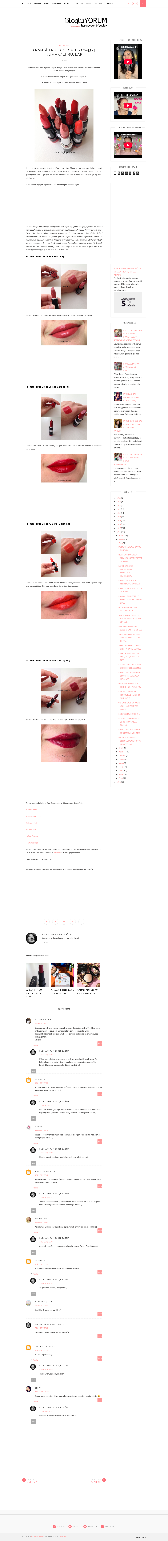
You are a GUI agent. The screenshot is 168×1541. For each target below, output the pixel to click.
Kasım (121, 539)
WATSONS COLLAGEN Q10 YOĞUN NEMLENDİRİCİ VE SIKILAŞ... (129, 618)
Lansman (98, 3)
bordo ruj (64, 46)
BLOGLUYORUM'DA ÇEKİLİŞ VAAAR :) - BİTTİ (131, 367)
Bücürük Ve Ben (43, 1020)
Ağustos (122, 752)
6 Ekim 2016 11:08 (41, 1024)
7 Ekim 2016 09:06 (45, 1105)
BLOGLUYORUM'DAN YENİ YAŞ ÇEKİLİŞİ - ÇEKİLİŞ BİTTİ (128, 656)
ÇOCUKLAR (78, 3)
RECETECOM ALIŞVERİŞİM (129, 714)
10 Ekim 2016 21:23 (42, 1392)
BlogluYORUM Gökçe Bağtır (57, 934)
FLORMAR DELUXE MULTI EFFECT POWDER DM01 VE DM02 (130, 599)
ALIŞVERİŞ (56, 3)
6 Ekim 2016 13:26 (41, 1130)
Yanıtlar (35, 1045)
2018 (119, 524)
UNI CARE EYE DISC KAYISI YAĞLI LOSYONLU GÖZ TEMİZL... (129, 706)
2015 (119, 782)
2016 (119, 532)
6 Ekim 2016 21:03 (41, 1264)
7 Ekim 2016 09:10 (41, 1328)
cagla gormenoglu (45, 1346)
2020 (119, 517)
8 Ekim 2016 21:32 (41, 1350)
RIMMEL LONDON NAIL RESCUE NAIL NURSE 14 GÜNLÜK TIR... (129, 695)
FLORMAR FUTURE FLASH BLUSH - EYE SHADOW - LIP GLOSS (129, 675)
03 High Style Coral (33, 816)
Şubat (121, 774)
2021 (119, 513)
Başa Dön (140, 1537)
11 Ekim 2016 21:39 (46, 1411)
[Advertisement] (64, 206)
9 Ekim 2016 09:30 (45, 1370)
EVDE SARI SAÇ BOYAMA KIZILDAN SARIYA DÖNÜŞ (131, 397)
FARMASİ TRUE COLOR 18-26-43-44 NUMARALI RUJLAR (129, 722)
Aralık (121, 536)
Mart (121, 771)
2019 (119, 520)
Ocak (121, 778)
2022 (119, 509)
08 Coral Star (31, 830)
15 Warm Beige (32, 843)
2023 (119, 505)
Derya (38, 1388)
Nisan (121, 767)
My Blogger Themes (37, 1536)
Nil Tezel (57, 853)
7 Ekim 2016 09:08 (45, 1197)
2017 (119, 528)
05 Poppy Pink (31, 823)
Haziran (122, 759)
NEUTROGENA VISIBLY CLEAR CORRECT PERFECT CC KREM (130, 558)
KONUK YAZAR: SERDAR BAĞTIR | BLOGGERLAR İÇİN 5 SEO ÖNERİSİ (127, 271)
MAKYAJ (37, 3)
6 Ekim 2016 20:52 (41, 1223)
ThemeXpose (62, 1536)
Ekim (121, 543)
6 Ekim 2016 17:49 (41, 1175)
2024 (119, 502)
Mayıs (121, 763)
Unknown (40, 1079)
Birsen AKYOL (42, 1219)
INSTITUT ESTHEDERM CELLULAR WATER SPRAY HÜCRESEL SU (129, 741)
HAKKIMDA (26, 3)
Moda (88, 3)
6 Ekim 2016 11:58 (41, 1083)
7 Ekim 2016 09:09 (45, 1242)
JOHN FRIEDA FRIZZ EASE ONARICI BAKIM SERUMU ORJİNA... (129, 637)
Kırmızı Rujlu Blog (45, 1171)
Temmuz (122, 756)
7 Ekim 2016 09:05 (45, 1055)
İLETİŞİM (109, 3)
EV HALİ (67, 3)
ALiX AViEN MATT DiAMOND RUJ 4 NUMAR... (34, 993)
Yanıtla (100, 1043)
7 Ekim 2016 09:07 (45, 1153)
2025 (119, 498)
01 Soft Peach (31, 810)
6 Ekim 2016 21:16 (41, 1306)
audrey (38, 1127)
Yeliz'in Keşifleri (44, 1302)
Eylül (121, 748)
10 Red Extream (32, 836)
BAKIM (46, 3)
